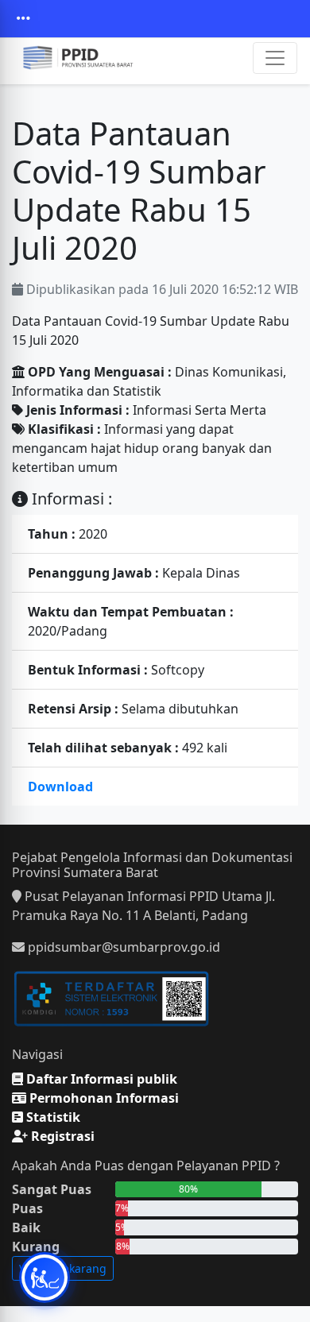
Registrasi (61, 1136)
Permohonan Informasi (102, 1098)
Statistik (51, 1117)
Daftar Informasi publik (100, 1079)
